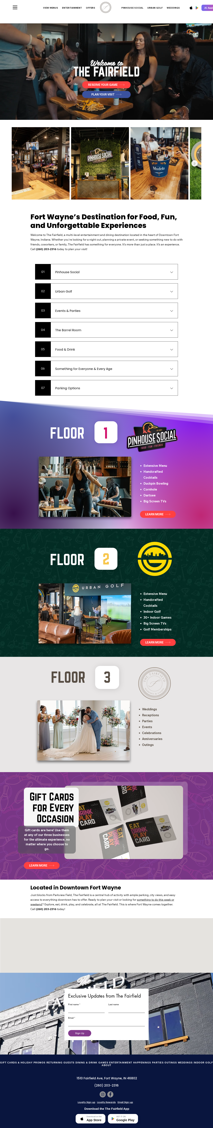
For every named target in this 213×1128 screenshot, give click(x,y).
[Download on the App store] (191, 8)
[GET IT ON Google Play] (197, 7)
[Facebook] (110, 1094)
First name (74, 1004)
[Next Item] (194, 163)
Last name (113, 1004)
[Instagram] (103, 1094)
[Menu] (15, 7)
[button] (60, 1062)
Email (71, 1018)
